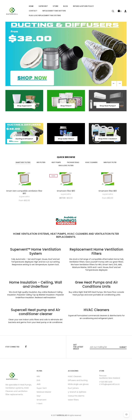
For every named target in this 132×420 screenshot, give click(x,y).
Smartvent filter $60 (66, 191)
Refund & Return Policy (83, 6)
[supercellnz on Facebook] (25, 347)
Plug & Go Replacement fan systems (45, 15)
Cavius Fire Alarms (76, 396)
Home (31, 6)
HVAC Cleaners (74, 376)
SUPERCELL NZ (62, 415)
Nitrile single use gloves (78, 384)
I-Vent (39, 403)
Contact (33, 11)
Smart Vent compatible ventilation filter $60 (24, 192)
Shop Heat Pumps (107, 106)
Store (55, 6)
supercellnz (24, 196)
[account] (125, 11)
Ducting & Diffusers (24, 139)
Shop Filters (65, 106)
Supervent (43, 6)
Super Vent (42, 388)
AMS (38, 384)
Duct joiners (73, 388)
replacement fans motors (54, 11)
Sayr (39, 396)
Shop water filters (65, 139)
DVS (38, 380)
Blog (65, 6)
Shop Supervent (24, 106)
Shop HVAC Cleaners (107, 139)
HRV (38, 376)
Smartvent (41, 399)
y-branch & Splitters (77, 392)
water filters (73, 399)
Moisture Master (44, 392)
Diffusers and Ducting (78, 380)
